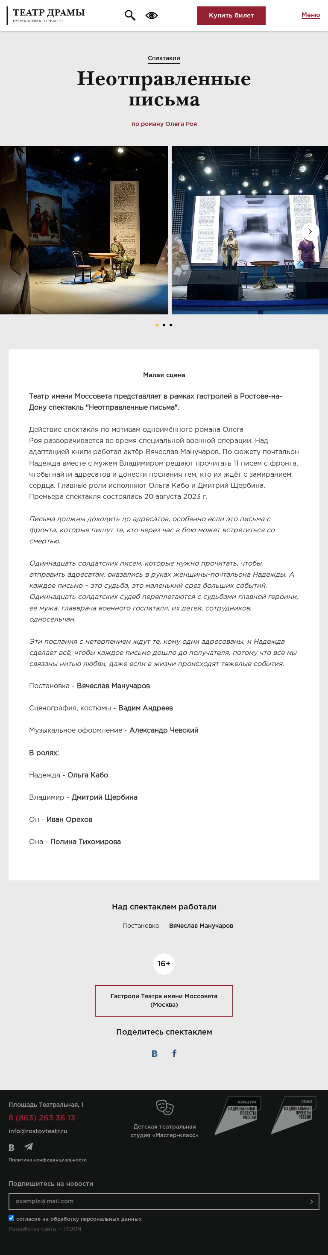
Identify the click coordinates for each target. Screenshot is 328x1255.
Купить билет (231, 15)
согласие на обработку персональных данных (79, 1219)
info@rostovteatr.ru (38, 1131)
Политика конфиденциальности (48, 1160)
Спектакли (164, 58)
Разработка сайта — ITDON (45, 1229)
